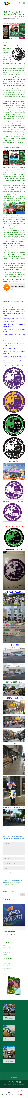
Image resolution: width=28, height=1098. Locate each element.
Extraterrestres (18, 1076)
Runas (12, 1074)
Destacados (6, 18)
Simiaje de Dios (7, 952)
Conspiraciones (13, 1077)
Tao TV (4, 945)
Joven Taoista (6, 947)
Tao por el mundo (7, 950)
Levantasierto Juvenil (10, 17)
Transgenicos (8, 1076)
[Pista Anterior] (8, 915)
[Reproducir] (14, 915)
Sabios (7, 1074)
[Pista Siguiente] (19, 915)
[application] (14, 915)
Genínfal (5, 954)
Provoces (18, 1074)
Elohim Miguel (13, 18)
